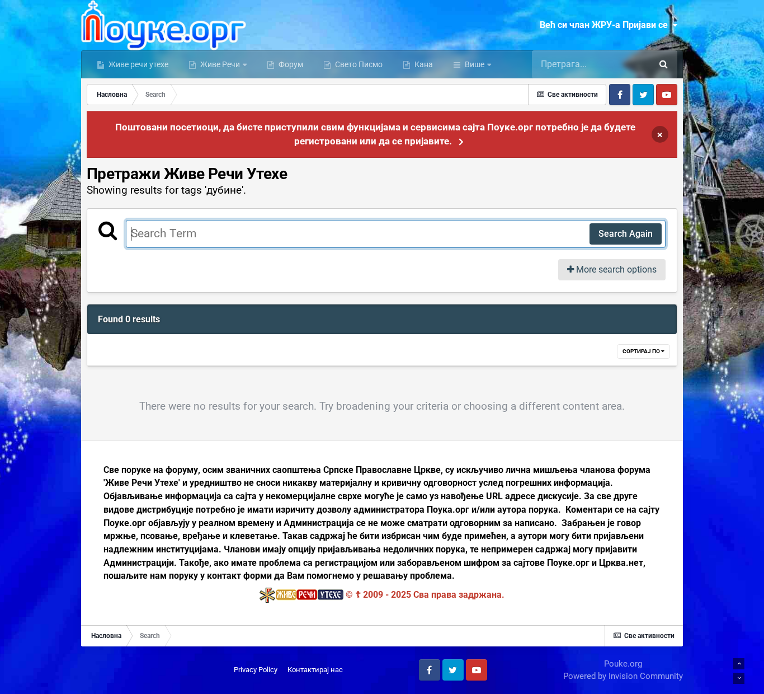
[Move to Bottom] (738, 678)
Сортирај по (641, 351)
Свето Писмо (358, 64)
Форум (290, 64)
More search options (615, 269)
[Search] (663, 64)
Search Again (625, 233)
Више (474, 64)
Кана (423, 64)
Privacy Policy (255, 669)
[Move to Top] (738, 663)
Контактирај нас (315, 669)
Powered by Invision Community (623, 676)
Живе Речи (220, 64)
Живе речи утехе (137, 64)
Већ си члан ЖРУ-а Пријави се (606, 25)
